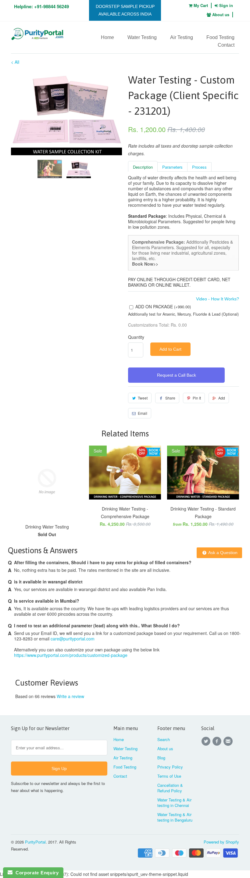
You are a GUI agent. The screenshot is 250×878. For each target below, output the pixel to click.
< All (15, 62)
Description (143, 167)
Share (170, 397)
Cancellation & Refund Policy (170, 788)
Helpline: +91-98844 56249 (41, 6)
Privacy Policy (170, 767)
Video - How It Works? (217, 298)
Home (107, 37)
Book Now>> (145, 264)
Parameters (172, 167)
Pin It (197, 397)
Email (142, 413)
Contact (226, 45)
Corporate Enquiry (35, 872)
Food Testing (220, 37)
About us (220, 14)
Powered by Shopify (221, 842)
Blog (161, 758)
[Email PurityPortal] (228, 741)
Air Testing (181, 37)
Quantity (136, 337)
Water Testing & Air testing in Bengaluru (174, 817)
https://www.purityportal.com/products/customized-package (70, 655)
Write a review (70, 696)
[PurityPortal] (37, 35)
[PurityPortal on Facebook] (217, 741)
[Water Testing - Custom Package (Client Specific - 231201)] (66, 113)
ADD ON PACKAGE (163, 306)
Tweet (143, 397)
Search (163, 739)
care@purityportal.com (73, 639)
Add (221, 397)
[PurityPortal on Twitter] (206, 741)
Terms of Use (169, 776)
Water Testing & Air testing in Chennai (174, 802)
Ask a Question (222, 552)
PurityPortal (35, 842)
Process (199, 167)
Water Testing (142, 37)
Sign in (226, 5)
